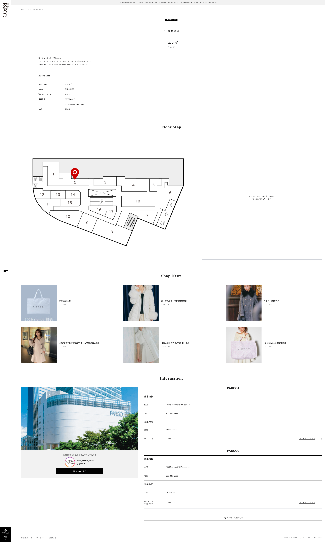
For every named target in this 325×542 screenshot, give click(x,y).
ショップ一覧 (31, 9)
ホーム (23, 9)
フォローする (81, 471)
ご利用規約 (24, 538)
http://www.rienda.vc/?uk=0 (75, 104)
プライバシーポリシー (38, 538)
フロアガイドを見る (307, 439)
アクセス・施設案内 (235, 518)
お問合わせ (52, 538)
